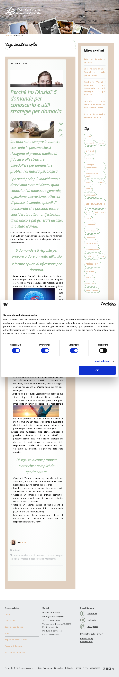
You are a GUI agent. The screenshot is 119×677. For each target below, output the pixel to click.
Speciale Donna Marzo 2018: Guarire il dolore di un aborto (95, 104)
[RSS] (112, 669)
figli (86, 212)
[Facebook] (107, 669)
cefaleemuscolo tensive (32, 555)
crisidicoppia (90, 195)
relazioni (92, 264)
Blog (74, 27)
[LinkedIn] (110, 669)
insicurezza (90, 237)
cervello (50, 555)
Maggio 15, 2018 (18, 64)
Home (42, 21)
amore (101, 143)
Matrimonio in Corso (15, 652)
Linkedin (92, 620)
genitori (88, 218)
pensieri (40, 558)
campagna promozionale (91, 166)
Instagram (93, 626)
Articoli (16, 550)
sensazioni (89, 271)
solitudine (89, 277)
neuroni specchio (92, 250)
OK (97, 370)
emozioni (14, 558)
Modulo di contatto (52, 630)
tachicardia (51, 558)
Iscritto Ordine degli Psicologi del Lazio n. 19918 (58, 668)
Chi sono (54, 21)
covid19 (88, 189)
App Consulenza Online (16, 639)
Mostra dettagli (102, 361)
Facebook (92, 613)
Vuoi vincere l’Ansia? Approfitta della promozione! (95, 71)
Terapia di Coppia (13, 646)
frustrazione (99, 212)
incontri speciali (91, 231)
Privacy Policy (86, 638)
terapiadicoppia (91, 290)
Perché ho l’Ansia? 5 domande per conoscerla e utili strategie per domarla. (36, 101)
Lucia (23, 542)
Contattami (60, 27)
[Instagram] (104, 669)
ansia (16, 555)
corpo (59, 555)
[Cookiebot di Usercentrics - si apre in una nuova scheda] (103, 304)
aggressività (90, 143)
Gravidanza (90, 225)
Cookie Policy (86, 641)
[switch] (45, 350)
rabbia (101, 256)
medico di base (28, 558)
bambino (88, 158)
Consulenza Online (14, 627)
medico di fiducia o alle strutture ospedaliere (33, 159)
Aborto (88, 137)
